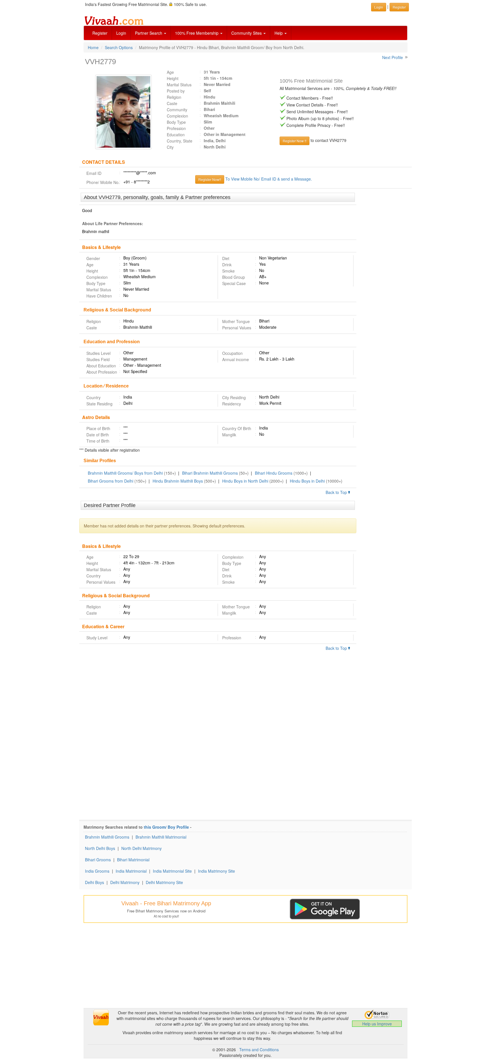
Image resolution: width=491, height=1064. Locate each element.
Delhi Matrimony (125, 882)
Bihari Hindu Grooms (273, 473)
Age (170, 72)
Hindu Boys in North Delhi (245, 481)
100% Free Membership (197, 33)
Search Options (119, 47)
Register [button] (399, 7)
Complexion (177, 116)
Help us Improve (377, 1024)
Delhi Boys (94, 882)
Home (93, 47)
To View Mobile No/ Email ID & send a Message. (268, 179)
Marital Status (179, 84)
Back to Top (337, 492)
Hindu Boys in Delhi (307, 481)
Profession (176, 128)
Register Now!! (209, 179)
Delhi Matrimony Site (164, 882)
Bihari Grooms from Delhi (110, 481)
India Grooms (97, 871)
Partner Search (149, 33)
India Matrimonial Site (172, 871)
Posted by (176, 91)
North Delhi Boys (100, 848)
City (170, 147)
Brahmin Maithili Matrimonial (161, 837)
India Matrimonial (131, 871)
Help (279, 33)
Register (99, 33)
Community (177, 109)
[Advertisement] (384, 280)
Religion (174, 97)
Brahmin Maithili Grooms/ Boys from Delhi (125, 473)
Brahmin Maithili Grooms (107, 837)
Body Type (176, 122)
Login (121, 33)
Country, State (179, 141)
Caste (172, 103)
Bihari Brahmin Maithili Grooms (210, 473)
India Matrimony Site (216, 871)
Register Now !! (294, 140)
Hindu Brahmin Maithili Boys (178, 481)
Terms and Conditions (259, 1049)
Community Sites (247, 33)
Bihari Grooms (98, 859)
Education (176, 134)
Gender (93, 258)
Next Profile (392, 57)
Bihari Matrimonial (133, 859)
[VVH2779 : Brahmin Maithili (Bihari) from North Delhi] (120, 112)
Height (172, 78)
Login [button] (378, 7)
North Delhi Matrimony (141, 848)
